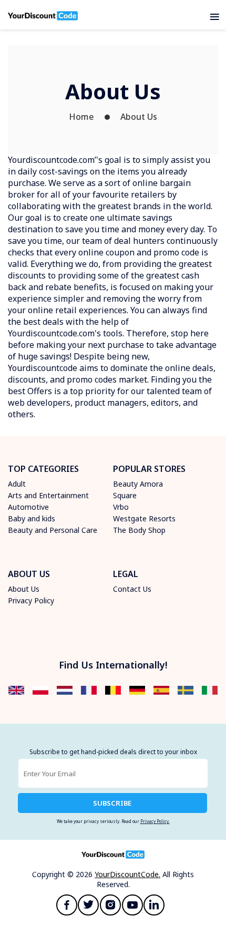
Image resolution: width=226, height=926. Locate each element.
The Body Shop (139, 530)
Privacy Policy (31, 600)
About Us (138, 116)
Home (81, 116)
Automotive (28, 507)
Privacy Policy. (155, 821)
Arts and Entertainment (48, 495)
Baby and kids (31, 518)
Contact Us (132, 589)
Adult (17, 484)
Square (125, 495)
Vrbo (121, 507)
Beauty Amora (138, 484)
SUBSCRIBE (112, 803)
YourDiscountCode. (127, 874)
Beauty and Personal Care (52, 530)
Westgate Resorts (144, 518)
